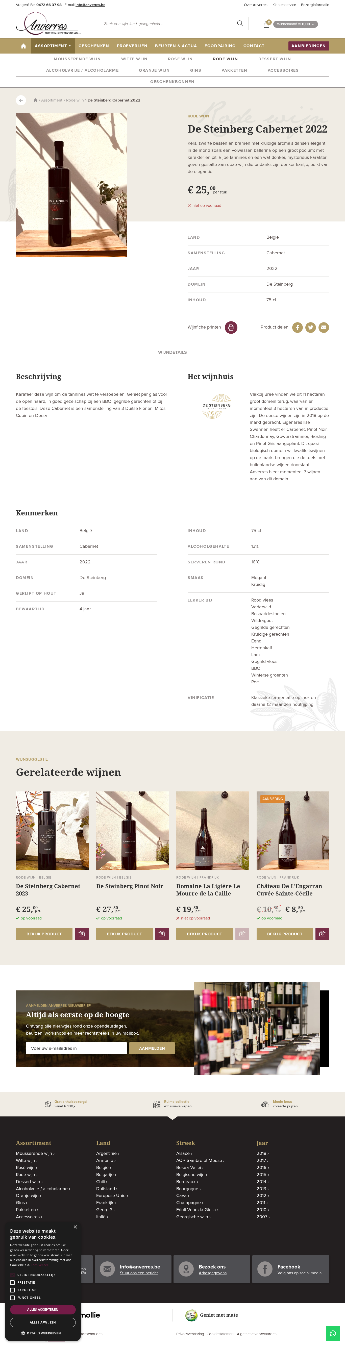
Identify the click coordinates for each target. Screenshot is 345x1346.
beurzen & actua (176, 46)
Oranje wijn (154, 70)
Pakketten (234, 70)
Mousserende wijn (77, 59)
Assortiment (51, 100)
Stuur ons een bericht (139, 1273)
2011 (261, 1203)
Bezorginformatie (315, 5)
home (25, 46)
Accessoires (283, 70)
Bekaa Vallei (188, 1167)
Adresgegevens (213, 1273)
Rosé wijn (180, 59)
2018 (261, 1153)
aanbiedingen (308, 46)
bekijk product (44, 934)
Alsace (183, 1153)
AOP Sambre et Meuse (199, 1160)
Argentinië (106, 1153)
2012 (261, 1195)
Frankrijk (104, 1203)
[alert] (43, 1281)
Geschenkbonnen (172, 82)
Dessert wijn (274, 59)
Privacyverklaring (190, 1334)
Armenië (104, 1160)
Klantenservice (284, 5)
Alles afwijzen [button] (43, 1322)
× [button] (75, 1227)
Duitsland (105, 1189)
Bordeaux (185, 1182)
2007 (262, 1217)
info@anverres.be (90, 5)
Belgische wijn (190, 1175)
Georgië (104, 1210)
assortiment (51, 46)
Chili (100, 1182)
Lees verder (39, 1265)
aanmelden (152, 1048)
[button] (43, 1333)
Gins (195, 70)
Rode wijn (225, 59)
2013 (261, 1189)
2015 (261, 1175)
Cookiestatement (220, 1334)
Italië (101, 1217)
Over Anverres (255, 5)
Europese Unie (111, 1195)
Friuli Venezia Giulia (196, 1210)
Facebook (289, 1266)
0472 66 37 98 (49, 5)
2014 (261, 1182)
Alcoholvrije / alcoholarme (82, 70)
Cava (181, 1195)
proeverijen (132, 46)
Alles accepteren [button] (42, 1309)
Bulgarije (105, 1175)
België (102, 1167)
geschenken (94, 46)
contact (254, 46)
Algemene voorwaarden (257, 1334)
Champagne (188, 1203)
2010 (261, 1210)
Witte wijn (134, 59)
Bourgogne (187, 1189)
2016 (261, 1167)
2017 (261, 1160)
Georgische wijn (192, 1217)
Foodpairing (220, 46)
